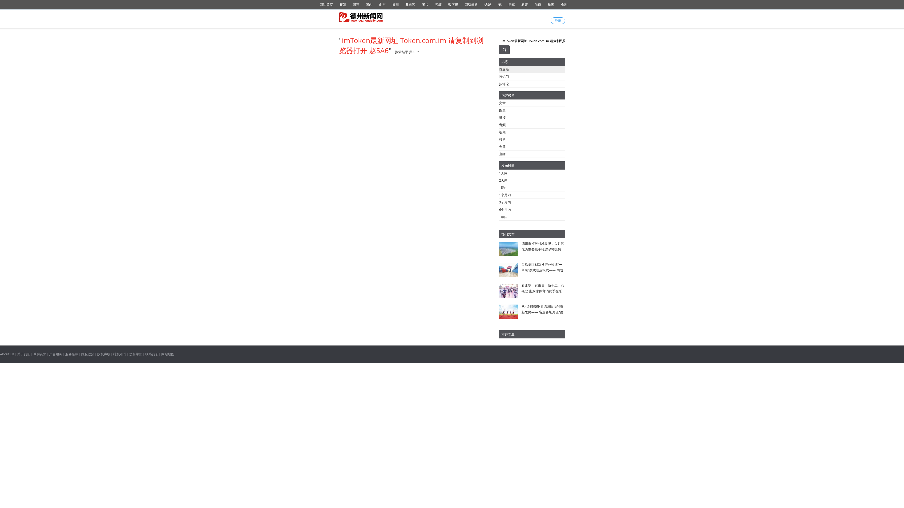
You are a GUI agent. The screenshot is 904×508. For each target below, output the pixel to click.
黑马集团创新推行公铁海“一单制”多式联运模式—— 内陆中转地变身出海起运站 (542, 270)
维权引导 (119, 354)
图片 (425, 5)
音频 (502, 125)
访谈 (487, 5)
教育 (524, 5)
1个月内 (505, 195)
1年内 (503, 216)
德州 (395, 5)
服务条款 (71, 354)
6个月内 (505, 209)
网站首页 (326, 5)
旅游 (551, 5)
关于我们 (23, 354)
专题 (502, 146)
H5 (500, 5)
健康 (538, 5)
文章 (502, 103)
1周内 (503, 187)
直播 (502, 154)
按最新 (504, 69)
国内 (369, 5)
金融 (564, 5)
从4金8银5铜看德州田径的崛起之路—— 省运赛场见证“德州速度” (542, 312)
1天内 (503, 173)
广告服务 (55, 354)
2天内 (503, 180)
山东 (382, 5)
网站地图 (167, 354)
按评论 (504, 84)
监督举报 (135, 354)
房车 (511, 5)
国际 (356, 5)
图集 (502, 110)
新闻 (342, 5)
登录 (558, 20)
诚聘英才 (39, 354)
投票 (502, 139)
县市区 (410, 5)
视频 (438, 5)
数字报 (453, 5)
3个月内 (505, 202)
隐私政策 (87, 354)
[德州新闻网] (361, 17)
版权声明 (103, 354)
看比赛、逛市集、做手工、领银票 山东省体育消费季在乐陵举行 (542, 291)
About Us (7, 354)
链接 (502, 117)
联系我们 (151, 354)
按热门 (504, 76)
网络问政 (471, 5)
